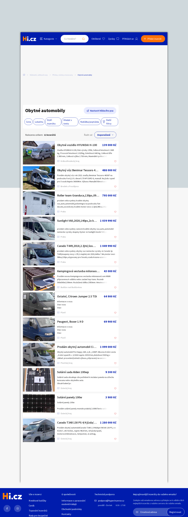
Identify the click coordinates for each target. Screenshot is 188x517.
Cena (28, 121)
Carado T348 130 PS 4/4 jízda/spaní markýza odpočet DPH (78, 422)
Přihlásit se (128, 38)
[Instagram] (17, 508)
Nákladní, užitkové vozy (39, 75)
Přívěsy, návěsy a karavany (62, 75)
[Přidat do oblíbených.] (115, 161)
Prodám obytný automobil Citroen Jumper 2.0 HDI (78, 347)
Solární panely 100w (69, 397)
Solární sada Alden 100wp (73, 372)
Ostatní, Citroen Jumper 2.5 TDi (77, 296)
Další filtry (108, 122)
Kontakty (66, 514)
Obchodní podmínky (72, 509)
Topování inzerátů (38, 510)
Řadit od (88, 134)
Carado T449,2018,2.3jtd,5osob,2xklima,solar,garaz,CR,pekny (78, 246)
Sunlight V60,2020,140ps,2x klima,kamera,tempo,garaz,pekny (78, 220)
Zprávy (111, 38)
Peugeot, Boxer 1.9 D (70, 321)
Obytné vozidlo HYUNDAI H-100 (77, 145)
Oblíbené (96, 38)
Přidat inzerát (154, 38)
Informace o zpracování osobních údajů (73, 502)
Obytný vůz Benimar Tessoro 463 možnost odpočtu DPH (79, 170)
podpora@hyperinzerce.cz (111, 500)
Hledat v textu (67, 122)
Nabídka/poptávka (89, 121)
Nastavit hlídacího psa (101, 110)
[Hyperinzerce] (29, 38)
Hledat (83, 39)
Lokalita (39, 121)
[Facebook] (7, 508)
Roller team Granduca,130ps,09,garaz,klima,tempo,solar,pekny (79, 195)
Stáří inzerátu (51, 122)
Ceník (31, 505)
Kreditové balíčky (37, 500)
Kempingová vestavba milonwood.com (80, 271)
